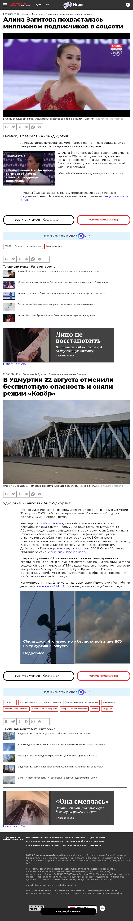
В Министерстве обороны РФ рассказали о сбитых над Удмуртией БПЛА (57, 777)
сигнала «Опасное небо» (69, 552)
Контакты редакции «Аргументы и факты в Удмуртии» (55, 837)
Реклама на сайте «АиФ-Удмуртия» (85, 841)
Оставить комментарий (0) (103, 220)
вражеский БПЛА (52, 586)
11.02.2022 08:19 (11, 14)
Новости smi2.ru (14, 364)
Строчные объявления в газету (43, 845)
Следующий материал (68, 911)
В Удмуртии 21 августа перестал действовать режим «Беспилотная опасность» (60, 766)
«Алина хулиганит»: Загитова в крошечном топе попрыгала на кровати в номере (61, 293)
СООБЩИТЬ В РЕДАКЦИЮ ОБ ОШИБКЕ (82, 845)
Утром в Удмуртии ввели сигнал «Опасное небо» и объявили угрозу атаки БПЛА (61, 744)
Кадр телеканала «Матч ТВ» (110, 118)
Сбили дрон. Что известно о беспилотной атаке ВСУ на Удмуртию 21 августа (72, 643)
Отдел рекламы (96, 837)
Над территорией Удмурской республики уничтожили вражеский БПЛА (57, 755)
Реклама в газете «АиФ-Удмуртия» (44, 841)
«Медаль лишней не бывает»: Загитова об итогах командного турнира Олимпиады (63, 282)
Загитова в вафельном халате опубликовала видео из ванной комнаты (56, 304)
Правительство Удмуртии (110, 486)
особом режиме (51, 523)
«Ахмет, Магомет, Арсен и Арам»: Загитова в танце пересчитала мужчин (56, 315)
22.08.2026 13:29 (11, 374)
